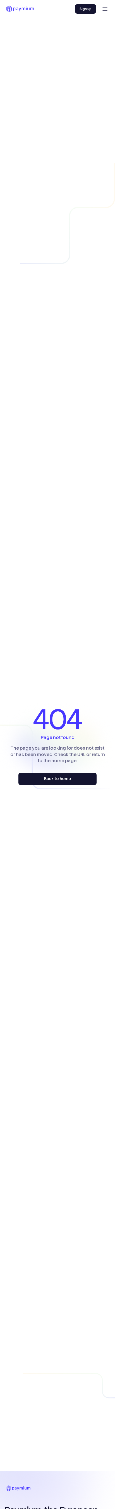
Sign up (86, 9)
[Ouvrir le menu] (105, 9)
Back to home (57, 778)
